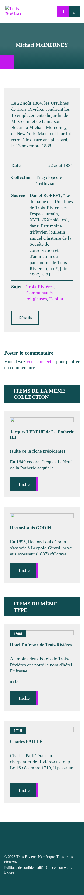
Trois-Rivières (40, 286)
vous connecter (41, 361)
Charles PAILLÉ (26, 741)
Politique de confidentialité (23, 867)
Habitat (56, 298)
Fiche (24, 484)
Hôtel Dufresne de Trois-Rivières (41, 644)
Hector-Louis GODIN (30, 527)
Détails (25, 317)
